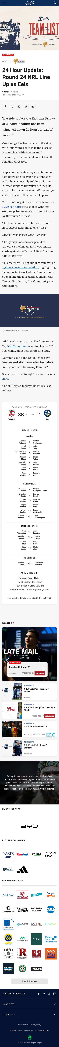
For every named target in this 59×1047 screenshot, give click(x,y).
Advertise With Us (42, 1030)
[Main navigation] (3, 3)
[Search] (55, 3)
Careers (13, 1030)
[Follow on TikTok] (39, 993)
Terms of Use (23, 1024)
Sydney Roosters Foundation (20, 267)
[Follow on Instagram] (54, 993)
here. (5, 378)
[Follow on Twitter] (49, 993)
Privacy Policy (36, 1024)
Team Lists (8, 55)
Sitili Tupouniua (17, 346)
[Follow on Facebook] (44, 993)
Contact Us (28, 1030)
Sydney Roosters (10, 91)
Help (20, 1030)
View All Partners (29, 981)
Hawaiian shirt (11, 206)
